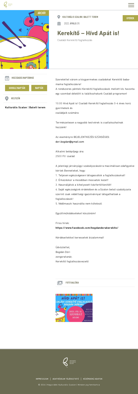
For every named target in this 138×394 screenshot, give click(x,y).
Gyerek (130, 18)
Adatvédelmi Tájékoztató (66, 379)
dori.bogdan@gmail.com (70, 142)
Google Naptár (17, 88)
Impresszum (42, 379)
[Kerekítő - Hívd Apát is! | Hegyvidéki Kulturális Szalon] (69, 363)
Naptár (39, 88)
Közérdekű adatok (92, 379)
